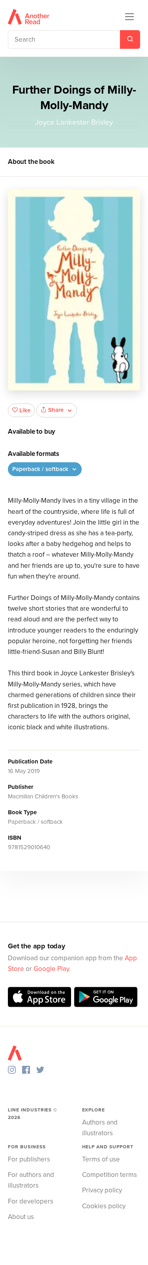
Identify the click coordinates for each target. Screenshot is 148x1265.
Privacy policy (102, 1190)
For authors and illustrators (31, 1180)
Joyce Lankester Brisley (74, 122)
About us (21, 1217)
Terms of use (101, 1159)
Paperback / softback (41, 469)
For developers (30, 1201)
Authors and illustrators (100, 1127)
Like (24, 410)
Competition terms (109, 1175)
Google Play (51, 969)
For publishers (29, 1159)
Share (56, 409)
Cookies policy (104, 1206)
